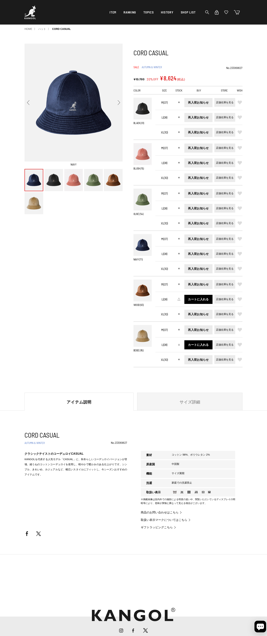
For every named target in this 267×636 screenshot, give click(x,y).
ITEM (113, 12)
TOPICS (148, 12)
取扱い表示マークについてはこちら (164, 520)
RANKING (130, 12)
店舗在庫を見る (224, 102)
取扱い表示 (153, 492)
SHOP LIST (188, 12)
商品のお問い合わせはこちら (160, 512)
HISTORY (167, 12)
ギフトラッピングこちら (157, 527)
